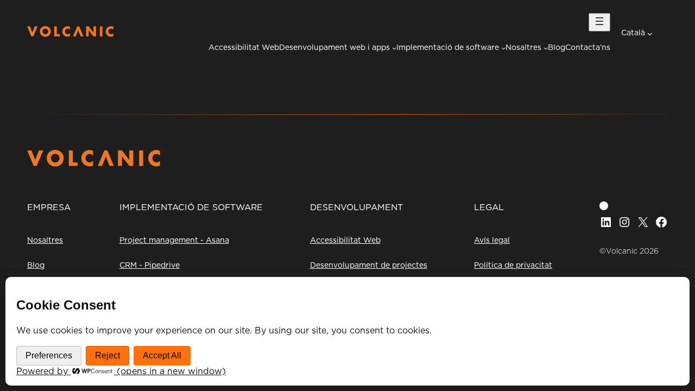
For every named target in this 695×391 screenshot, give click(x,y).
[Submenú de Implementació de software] (503, 48)
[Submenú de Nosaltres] (546, 48)
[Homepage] (70, 34)
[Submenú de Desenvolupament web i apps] (394, 48)
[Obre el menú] (599, 22)
